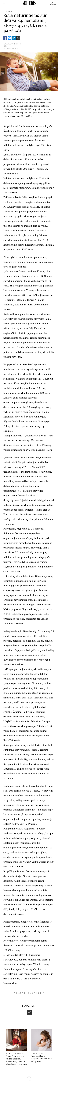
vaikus (19, 828)
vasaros (7, 140)
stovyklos (33, 197)
